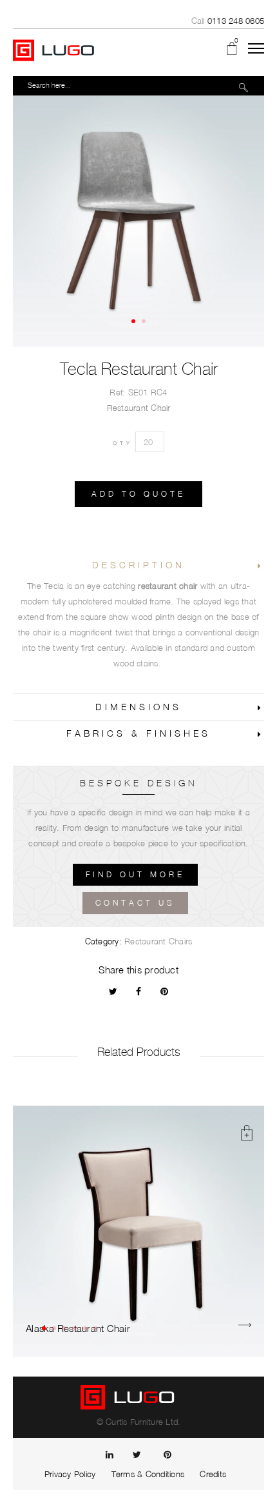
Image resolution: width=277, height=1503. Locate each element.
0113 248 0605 (235, 20)
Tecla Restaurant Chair (139, 369)
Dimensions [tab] (138, 706)
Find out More (135, 874)
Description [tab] (138, 564)
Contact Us (135, 903)
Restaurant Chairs (158, 941)
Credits (213, 1474)
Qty (123, 443)
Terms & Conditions (148, 1474)
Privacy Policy (70, 1474)
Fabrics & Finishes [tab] (138, 733)
